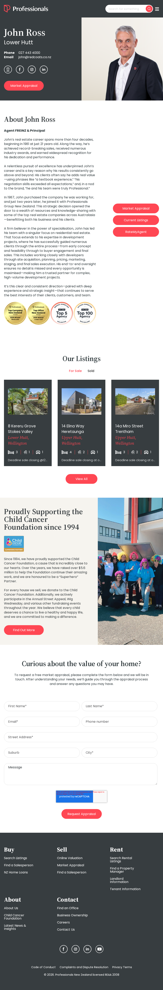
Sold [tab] (91, 371)
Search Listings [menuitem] (15, 858)
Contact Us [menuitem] (66, 929)
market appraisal (23, 85)
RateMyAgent (136, 232)
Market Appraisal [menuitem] (70, 865)
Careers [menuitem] (63, 922)
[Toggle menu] (157, 8)
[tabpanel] (81, 423)
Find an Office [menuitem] (68, 908)
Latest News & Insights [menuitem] (15, 927)
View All (81, 479)
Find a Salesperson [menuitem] (18, 865)
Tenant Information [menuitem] (125, 889)
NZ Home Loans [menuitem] (16, 872)
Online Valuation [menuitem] (69, 858)
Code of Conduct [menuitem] (43, 967)
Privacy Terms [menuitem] (122, 967)
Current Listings (136, 220)
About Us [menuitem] (11, 908)
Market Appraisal (135, 208)
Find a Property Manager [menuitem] (122, 870)
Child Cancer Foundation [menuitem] (14, 917)
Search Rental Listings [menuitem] (121, 859)
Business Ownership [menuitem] (72, 915)
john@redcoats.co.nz (34, 57)
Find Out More (24, 630)
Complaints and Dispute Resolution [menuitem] (84, 967)
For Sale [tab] (75, 371)
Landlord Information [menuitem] (119, 880)
